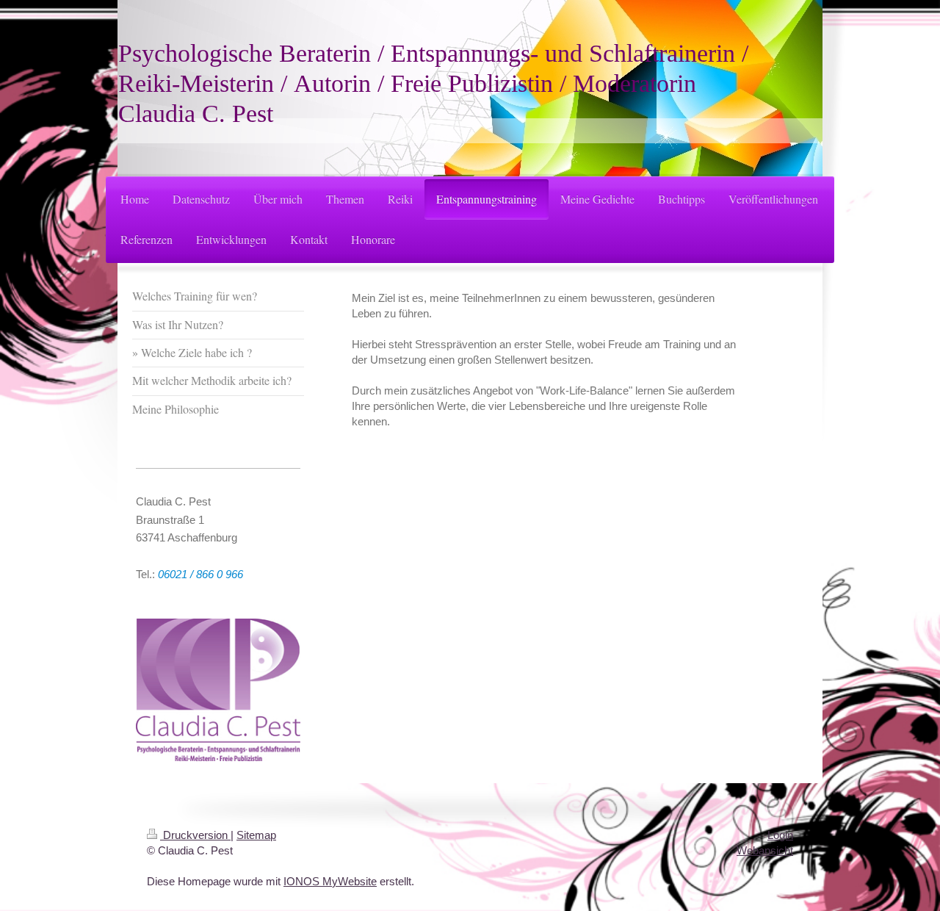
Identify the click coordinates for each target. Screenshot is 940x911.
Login (780, 835)
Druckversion (195, 835)
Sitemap (256, 835)
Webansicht (765, 850)
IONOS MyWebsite (330, 881)
